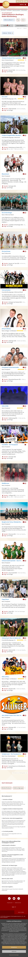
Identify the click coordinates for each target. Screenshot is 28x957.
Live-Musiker (9, 10)
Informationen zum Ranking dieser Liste (19, 772)
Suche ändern (20, 25)
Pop (18, 20)
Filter (6, 25)
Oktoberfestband (6, 788)
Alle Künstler (3, 10)
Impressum (9, 902)
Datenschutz (18, 902)
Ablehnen (14, 951)
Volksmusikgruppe (18, 788)
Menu (22, 4)
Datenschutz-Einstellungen (14, 954)
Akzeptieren (14, 947)
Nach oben (21, 912)
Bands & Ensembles (16, 10)
